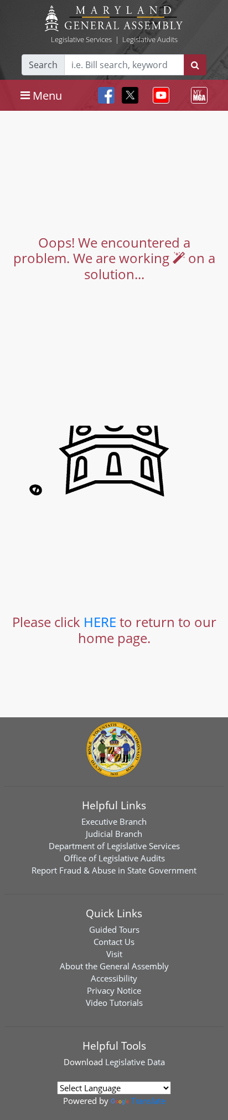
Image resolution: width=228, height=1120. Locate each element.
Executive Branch (114, 821)
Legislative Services (81, 39)
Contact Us (114, 941)
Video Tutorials (114, 1002)
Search (43, 65)
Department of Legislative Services (114, 845)
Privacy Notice (114, 990)
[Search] (195, 64)
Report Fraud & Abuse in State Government (114, 870)
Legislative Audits (150, 39)
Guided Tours (114, 929)
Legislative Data (135, 1061)
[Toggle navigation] (159, 95)
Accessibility (114, 978)
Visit (114, 953)
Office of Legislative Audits (114, 858)
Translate (148, 1100)
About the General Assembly (114, 966)
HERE (100, 622)
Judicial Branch (114, 833)
